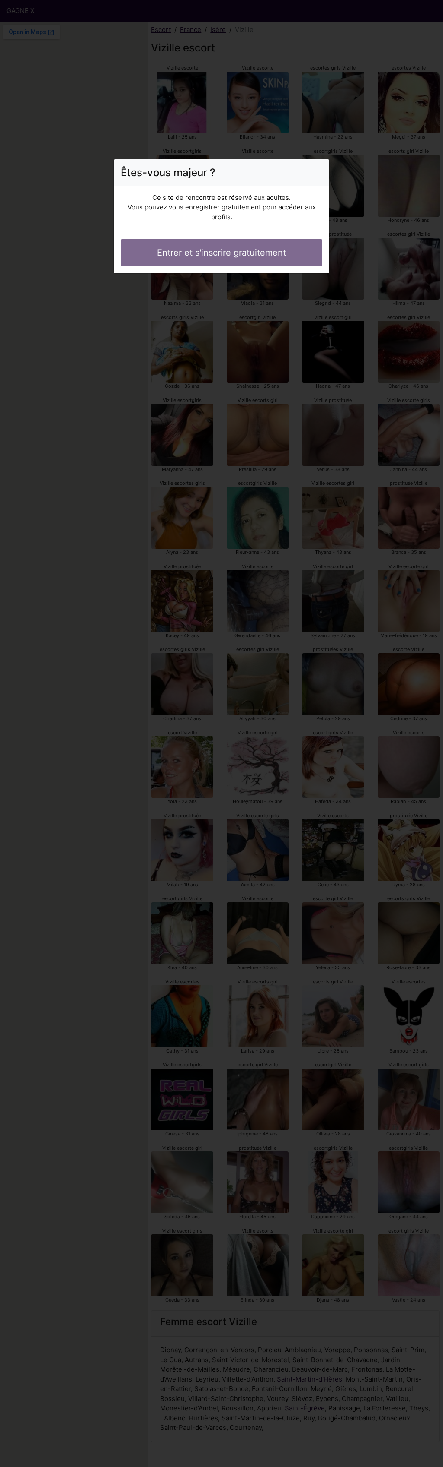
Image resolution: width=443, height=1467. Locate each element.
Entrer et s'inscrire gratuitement (221, 252)
